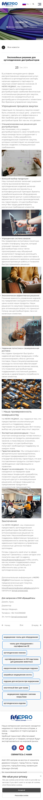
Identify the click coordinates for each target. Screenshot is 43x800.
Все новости (13, 47)
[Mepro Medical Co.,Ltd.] (10, 4)
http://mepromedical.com (13, 560)
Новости (33, 27)
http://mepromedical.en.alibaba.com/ (18, 588)
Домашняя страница (17, 27)
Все (21, 625)
